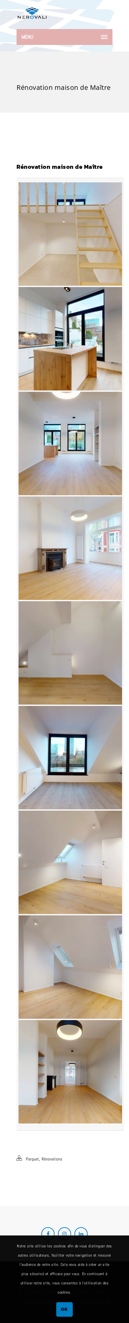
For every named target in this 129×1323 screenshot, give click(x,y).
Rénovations (52, 1159)
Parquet (32, 1159)
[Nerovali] (32, 15)
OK (64, 1309)
